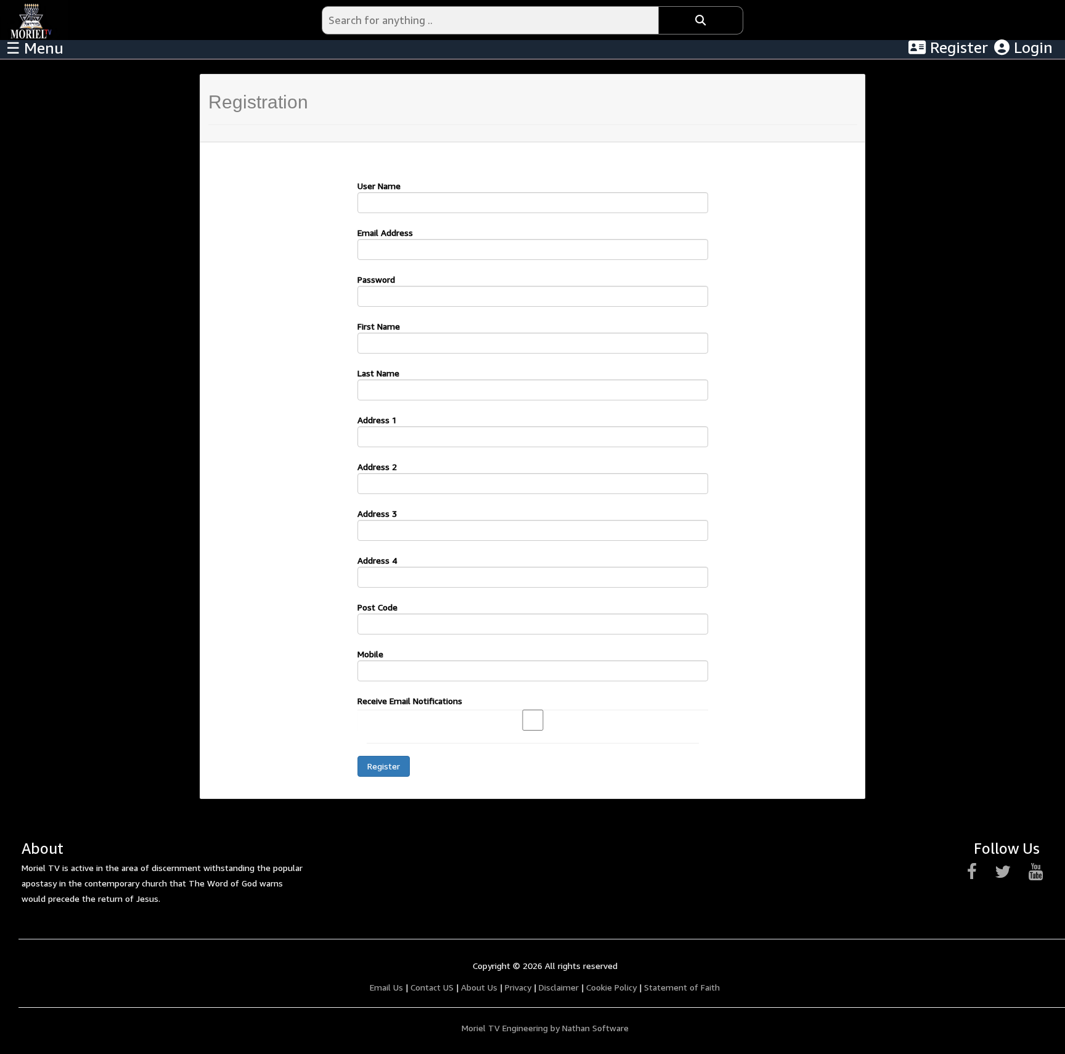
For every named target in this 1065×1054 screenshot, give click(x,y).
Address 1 (377, 420)
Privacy (518, 987)
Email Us (386, 987)
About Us (479, 987)
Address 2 (377, 466)
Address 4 (377, 560)
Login (1031, 47)
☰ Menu (34, 48)
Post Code (377, 607)
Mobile (370, 654)
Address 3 (377, 513)
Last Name (378, 373)
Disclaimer (559, 987)
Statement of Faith (682, 987)
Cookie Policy (611, 987)
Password (376, 279)
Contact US (432, 987)
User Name (379, 185)
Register (957, 47)
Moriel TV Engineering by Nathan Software (545, 1028)
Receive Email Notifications (409, 700)
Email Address (385, 232)
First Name (378, 326)
